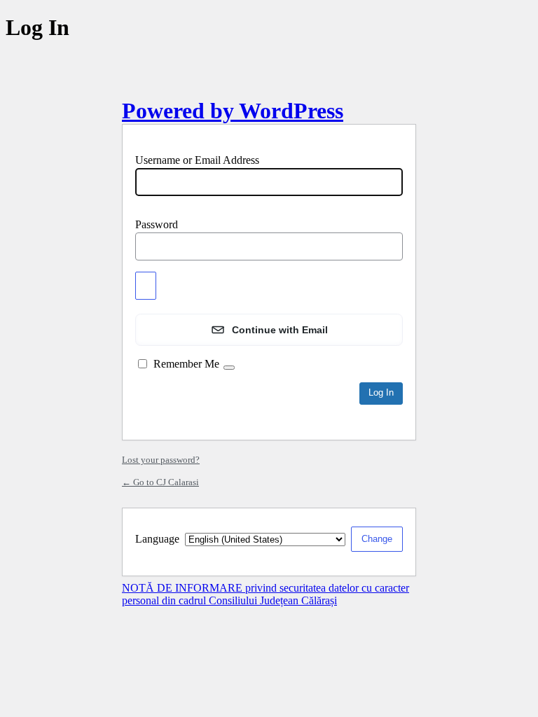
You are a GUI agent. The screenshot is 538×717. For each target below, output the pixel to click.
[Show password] (145, 286)
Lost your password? (161, 459)
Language (157, 539)
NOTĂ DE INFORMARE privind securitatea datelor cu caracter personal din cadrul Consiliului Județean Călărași (265, 594)
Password (156, 224)
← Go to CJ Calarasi (160, 482)
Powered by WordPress (232, 110)
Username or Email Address (197, 160)
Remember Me (186, 364)
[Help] (229, 368)
